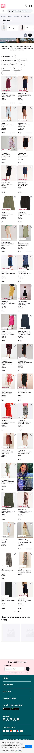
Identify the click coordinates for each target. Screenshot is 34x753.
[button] (30, 6)
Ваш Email (7, 665)
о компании (7, 692)
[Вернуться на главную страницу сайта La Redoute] (3, 6)
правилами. (19, 750)
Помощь (5, 678)
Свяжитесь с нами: (9, 698)
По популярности (8, 56)
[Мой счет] (26, 6)
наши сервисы (8, 685)
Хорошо (28, 746)
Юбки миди (26, 16)
